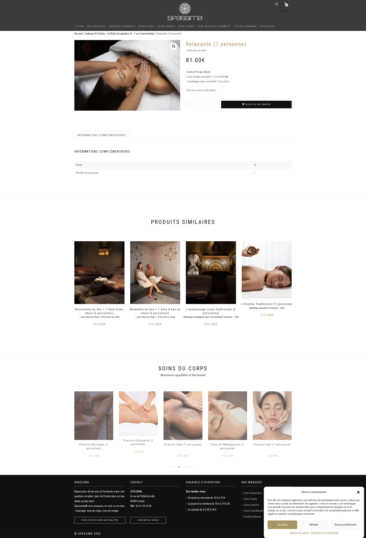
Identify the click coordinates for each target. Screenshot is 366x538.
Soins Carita (250, 498)
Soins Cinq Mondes (254, 510)
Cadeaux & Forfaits (122, 26)
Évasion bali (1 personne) (272, 444)
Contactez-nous (148, 520)
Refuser (314, 525)
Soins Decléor (251, 504)
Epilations (267, 26)
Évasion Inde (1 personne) (183, 444)
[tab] (102, 135)
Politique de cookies (299, 533)
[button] (358, 492)
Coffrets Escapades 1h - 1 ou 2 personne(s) (130, 33)
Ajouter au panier (258, 104)
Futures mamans (245, 26)
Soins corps (186, 26)
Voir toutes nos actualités (100, 520)
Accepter (282, 525)
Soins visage (166, 26)
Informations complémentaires (101, 135)
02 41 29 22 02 (143, 505)
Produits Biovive (252, 516)
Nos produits (96, 26)
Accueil (78, 33)
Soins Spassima (253, 493)
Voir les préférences (345, 525)
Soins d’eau (146, 26)
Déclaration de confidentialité (324, 533)
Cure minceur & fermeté (214, 26)
